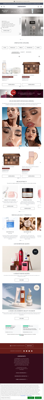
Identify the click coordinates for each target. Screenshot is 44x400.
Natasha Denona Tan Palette (28, 75)
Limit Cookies (38, 397)
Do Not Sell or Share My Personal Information (22, 369)
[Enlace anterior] (3, 198)
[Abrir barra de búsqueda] (4, 7)
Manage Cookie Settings (5, 397)
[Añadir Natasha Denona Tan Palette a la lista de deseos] (39, 56)
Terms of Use (29, 395)
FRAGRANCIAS (29, 47)
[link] (38, 7)
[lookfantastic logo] (22, 7)
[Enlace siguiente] (40, 198)
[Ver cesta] (41, 7)
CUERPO (38, 47)
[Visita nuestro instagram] (26, 351)
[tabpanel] (21, 71)
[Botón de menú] (1, 7)
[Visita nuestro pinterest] (31, 351)
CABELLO (21, 47)
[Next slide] (42, 28)
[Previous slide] (1, 28)
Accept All (31, 397)
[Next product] (40, 162)
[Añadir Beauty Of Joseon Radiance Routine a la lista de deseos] (19, 56)
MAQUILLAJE (12, 47)
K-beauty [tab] (22, 52)
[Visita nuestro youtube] (29, 351)
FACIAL (4, 47)
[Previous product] (3, 162)
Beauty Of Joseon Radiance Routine (9, 75)
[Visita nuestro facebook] (24, 351)
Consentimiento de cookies (22, 367)
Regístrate (29, 345)
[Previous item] (3, 71)
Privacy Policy (23, 395)
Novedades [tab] (28, 52)
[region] (21, 391)
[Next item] (40, 71)
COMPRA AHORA (6, 30)
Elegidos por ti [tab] (15, 52)
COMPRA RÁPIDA (11, 84)
